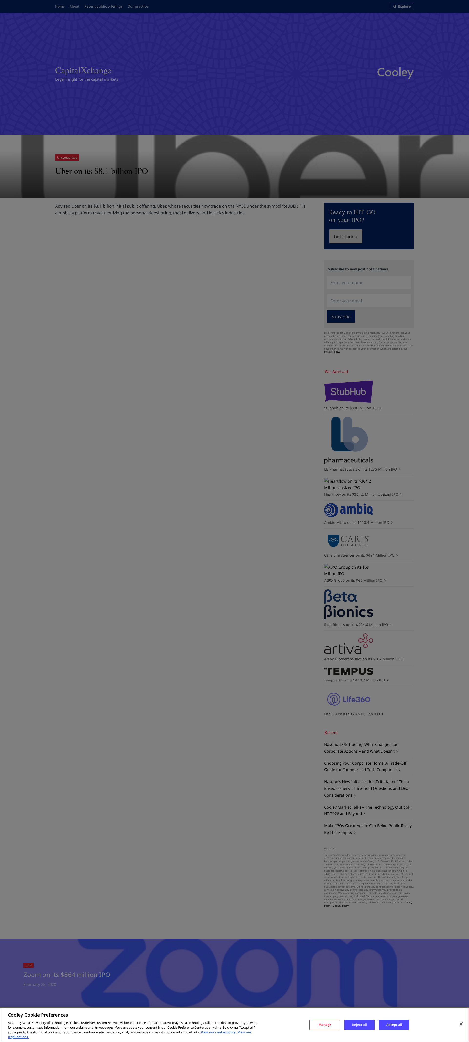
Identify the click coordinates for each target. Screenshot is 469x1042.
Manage (325, 1024)
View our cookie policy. (218, 1032)
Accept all (394, 1024)
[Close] (461, 1024)
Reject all (359, 1024)
